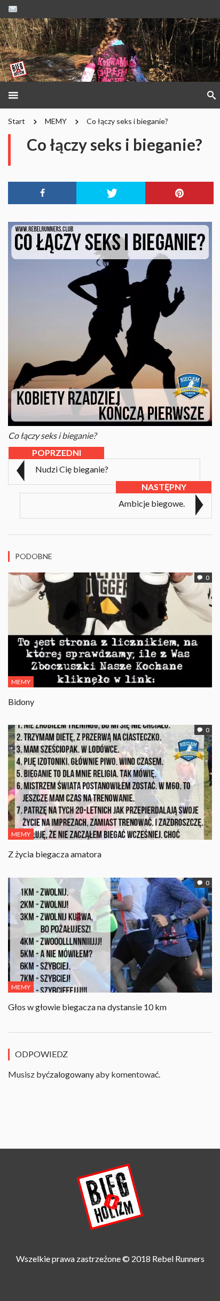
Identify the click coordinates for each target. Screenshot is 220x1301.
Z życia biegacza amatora (54, 854)
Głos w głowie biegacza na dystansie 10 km (87, 1007)
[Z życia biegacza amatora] (110, 781)
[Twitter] (110, 193)
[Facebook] (42, 193)
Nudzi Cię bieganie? (71, 469)
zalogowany (72, 1074)
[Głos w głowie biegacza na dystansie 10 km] (110, 933)
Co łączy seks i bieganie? (127, 121)
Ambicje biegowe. (152, 503)
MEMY (56, 121)
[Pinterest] (179, 193)
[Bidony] (110, 628)
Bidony (21, 701)
